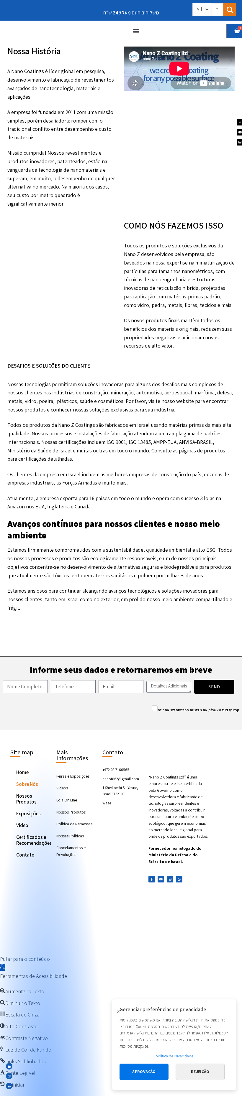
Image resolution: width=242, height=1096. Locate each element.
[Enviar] (229, 9)
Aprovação (144, 1071)
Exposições (28, 813)
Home (22, 772)
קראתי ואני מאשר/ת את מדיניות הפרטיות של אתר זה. (199, 710)
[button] (136, 31)
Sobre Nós (27, 784)
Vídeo (22, 825)
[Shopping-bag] (9, 1066)
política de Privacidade (174, 1056)
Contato (25, 855)
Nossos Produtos (26, 799)
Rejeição (200, 1071)
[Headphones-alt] (9, 1086)
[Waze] (179, 879)
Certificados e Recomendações (33, 840)
